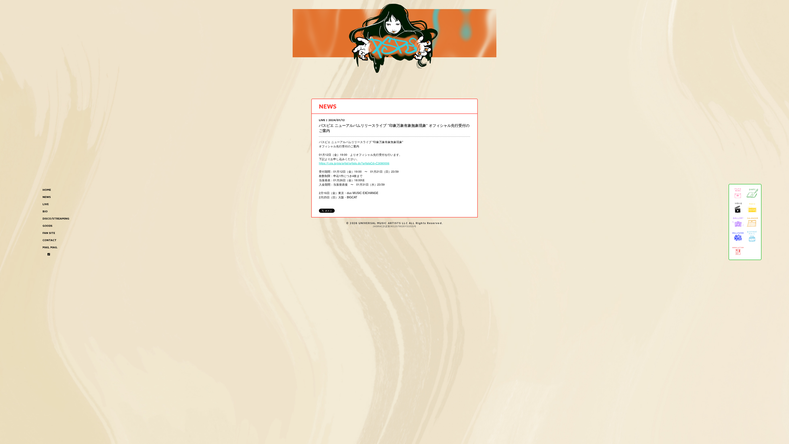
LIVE (46, 204)
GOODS (47, 225)
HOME (47, 189)
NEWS (47, 197)
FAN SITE (49, 233)
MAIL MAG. (50, 247)
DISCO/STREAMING (56, 218)
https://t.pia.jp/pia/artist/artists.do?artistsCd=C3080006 (354, 163)
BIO (45, 211)
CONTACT (50, 240)
